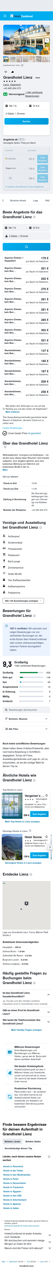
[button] (5, 16)
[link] (22, 821)
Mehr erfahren (13, 411)
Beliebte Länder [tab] (12, 1141)
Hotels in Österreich (13, 1166)
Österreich (13, 1261)
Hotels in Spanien (12, 1203)
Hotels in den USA (12, 1195)
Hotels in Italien (11, 1208)
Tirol (28, 1261)
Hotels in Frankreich (13, 1187)
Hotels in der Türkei (13, 1170)
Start (3, 1261)
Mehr (5, 469)
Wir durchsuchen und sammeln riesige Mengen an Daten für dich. (24, 1242)
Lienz (42, 1261)
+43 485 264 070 (12, 88)
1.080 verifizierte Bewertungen (34, 94)
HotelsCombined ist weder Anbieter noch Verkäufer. (23, 1235)
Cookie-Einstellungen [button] (12, 427)
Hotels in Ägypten (12, 1191)
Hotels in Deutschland (14, 1183)
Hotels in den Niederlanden (17, 1174)
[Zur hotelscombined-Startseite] (21, 15)
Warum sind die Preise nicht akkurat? (23, 1248)
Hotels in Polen (11, 1178)
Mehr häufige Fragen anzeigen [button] (26, 1029)
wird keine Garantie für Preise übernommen (21, 1225)
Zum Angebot (39, 814)
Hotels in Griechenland (14, 1199)
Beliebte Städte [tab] (33, 1141)
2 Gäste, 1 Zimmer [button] (15, 113)
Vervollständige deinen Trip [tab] (18, 1148)
